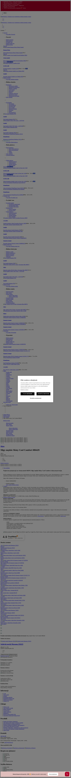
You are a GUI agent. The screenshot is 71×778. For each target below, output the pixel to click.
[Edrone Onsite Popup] (35, 389)
